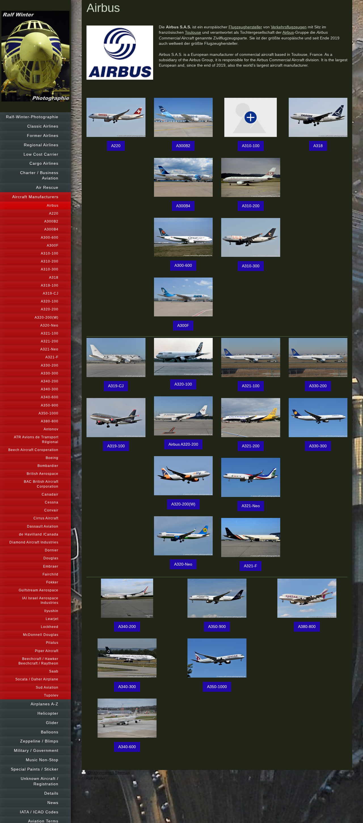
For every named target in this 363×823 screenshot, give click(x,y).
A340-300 (127, 686)
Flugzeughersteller (245, 27)
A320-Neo (183, 564)
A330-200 (318, 386)
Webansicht (341, 778)
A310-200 (250, 206)
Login (347, 772)
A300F (183, 325)
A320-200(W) (183, 504)
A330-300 (318, 446)
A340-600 (127, 746)
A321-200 (250, 446)
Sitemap (122, 772)
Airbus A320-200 (183, 444)
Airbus (288, 32)
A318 (318, 145)
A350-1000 (217, 686)
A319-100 (116, 446)
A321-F (250, 566)
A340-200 (127, 626)
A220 (116, 145)
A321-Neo (251, 505)
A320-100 (183, 384)
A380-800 (307, 626)
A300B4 (183, 206)
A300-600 (183, 265)
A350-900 (217, 626)
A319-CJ (116, 386)
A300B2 (183, 145)
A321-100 (250, 386)
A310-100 (250, 145)
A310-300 (250, 266)
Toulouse (193, 32)
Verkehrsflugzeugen (289, 27)
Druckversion (100, 772)
